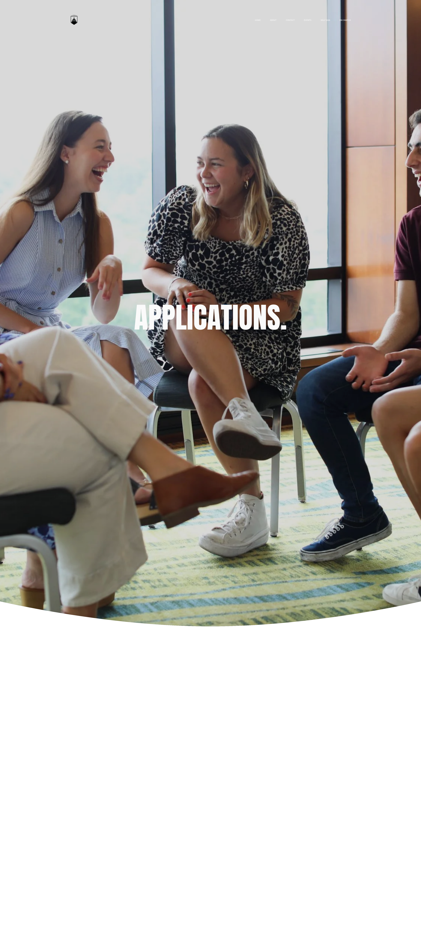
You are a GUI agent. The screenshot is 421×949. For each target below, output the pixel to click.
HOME (258, 20)
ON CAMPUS (345, 20)
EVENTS (307, 20)
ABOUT (273, 20)
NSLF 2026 (325, 20)
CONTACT (290, 20)
